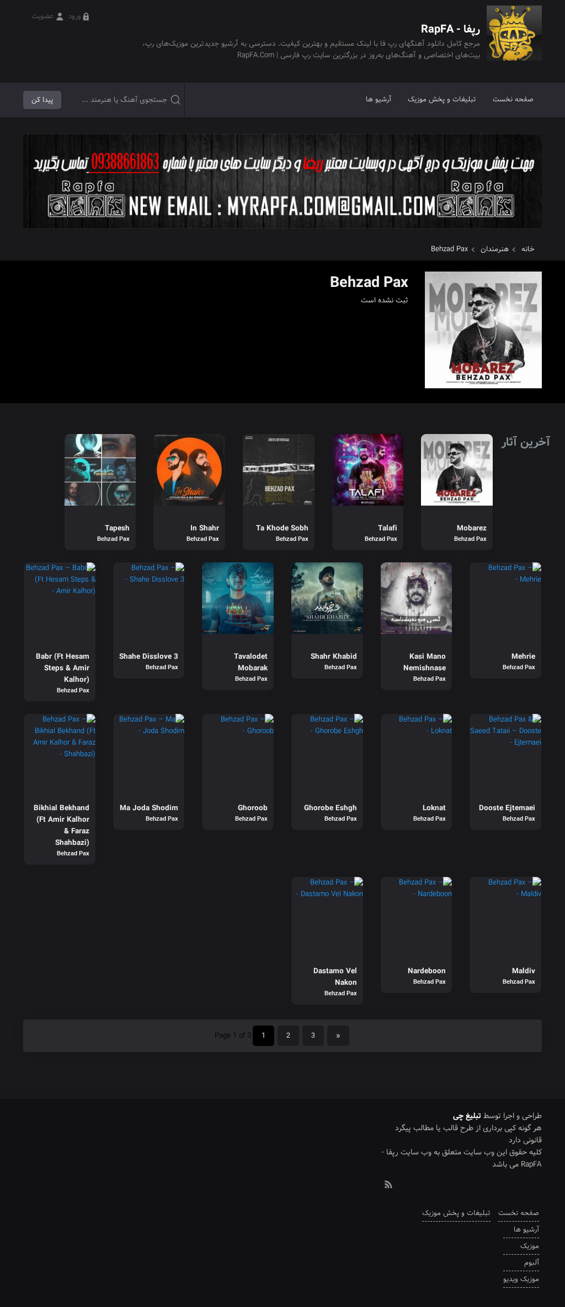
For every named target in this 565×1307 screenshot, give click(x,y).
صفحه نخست (513, 99)
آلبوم (531, 1262)
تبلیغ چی (467, 1116)
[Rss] (388, 1183)
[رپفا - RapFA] (514, 41)
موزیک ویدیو (521, 1279)
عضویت (42, 16)
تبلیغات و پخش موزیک (442, 99)
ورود (74, 16)
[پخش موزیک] (282, 232)
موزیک (529, 1246)
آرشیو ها (378, 99)
